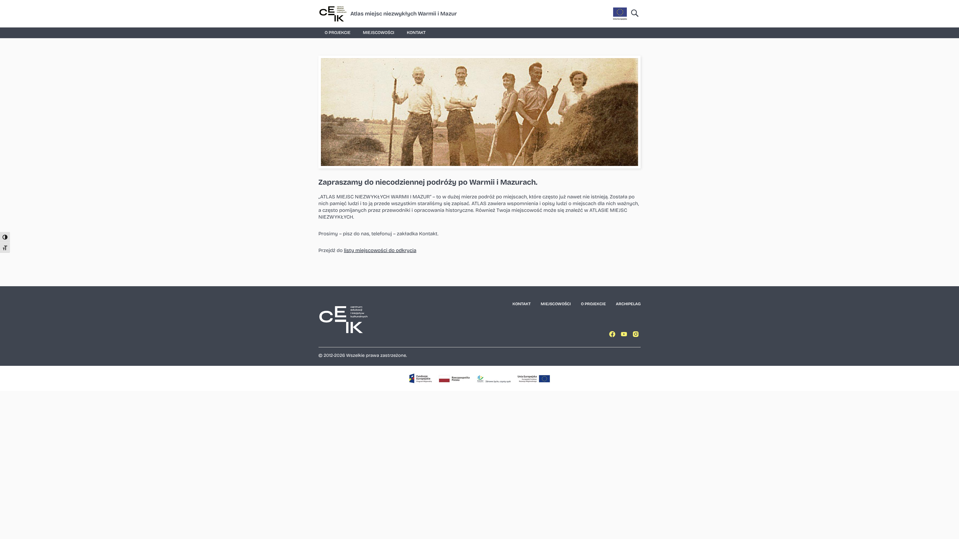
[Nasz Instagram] (637, 335)
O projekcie (337, 32)
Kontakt (416, 32)
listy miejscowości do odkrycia (380, 250)
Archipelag (628, 303)
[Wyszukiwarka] (635, 13)
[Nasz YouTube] (625, 335)
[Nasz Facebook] (613, 335)
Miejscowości (378, 32)
